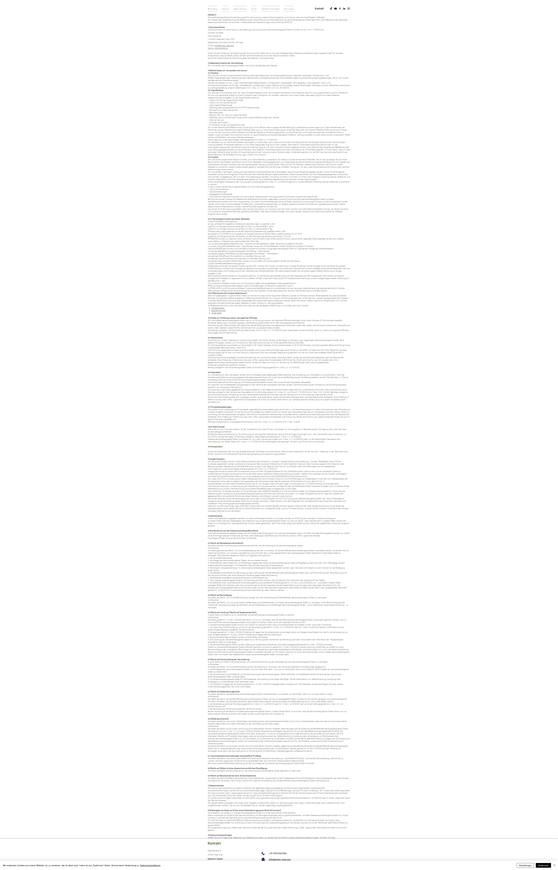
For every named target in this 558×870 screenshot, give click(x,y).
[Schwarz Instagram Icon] (348, 8)
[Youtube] (335, 8)
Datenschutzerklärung (150, 865)
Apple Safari (216, 313)
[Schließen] (554, 865)
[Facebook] (339, 8)
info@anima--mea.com (224, 45)
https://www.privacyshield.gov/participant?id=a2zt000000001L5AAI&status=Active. (271, 476)
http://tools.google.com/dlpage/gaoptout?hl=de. (238, 503)
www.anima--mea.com (294, 17)
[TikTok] (331, 8)
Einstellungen (525, 865)
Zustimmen (543, 865)
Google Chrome (218, 310)
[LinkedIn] (344, 8)
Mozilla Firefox (217, 308)
